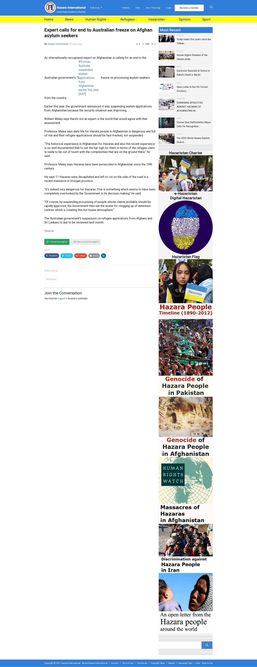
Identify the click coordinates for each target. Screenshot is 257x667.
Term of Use (128, 663)
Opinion (184, 19)
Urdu (137, 7)
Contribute (142, 663)
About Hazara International (94, 663)
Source (49, 231)
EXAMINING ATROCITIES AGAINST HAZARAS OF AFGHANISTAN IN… (190, 106)
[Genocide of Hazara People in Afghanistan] (186, 426)
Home (48, 19)
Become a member (189, 8)
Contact (114, 663)
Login (169, 7)
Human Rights (95, 19)
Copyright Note (158, 663)
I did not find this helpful (87, 242)
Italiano (126, 7)
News (69, 19)
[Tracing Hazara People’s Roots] (186, 645)
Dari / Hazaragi (153, 7)
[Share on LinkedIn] (103, 255)
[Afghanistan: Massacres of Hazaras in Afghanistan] (186, 490)
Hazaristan (157, 19)
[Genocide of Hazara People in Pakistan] (186, 357)
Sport (206, 19)
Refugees (127, 19)
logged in (62, 298)
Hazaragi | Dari (185, 663)
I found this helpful (58, 242)
